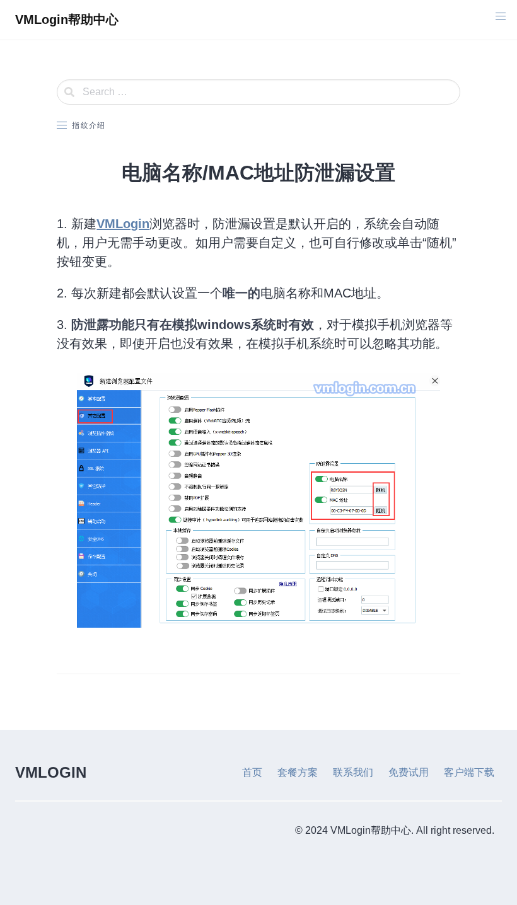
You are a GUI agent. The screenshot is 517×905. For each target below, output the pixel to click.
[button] (500, 16)
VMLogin (122, 224)
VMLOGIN (50, 772)
